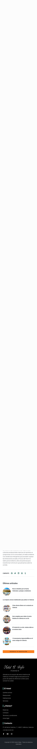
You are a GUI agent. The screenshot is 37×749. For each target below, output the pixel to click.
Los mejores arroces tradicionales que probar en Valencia (18, 600)
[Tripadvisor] (7, 734)
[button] (11, 573)
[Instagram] (11, 734)
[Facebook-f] (3, 734)
